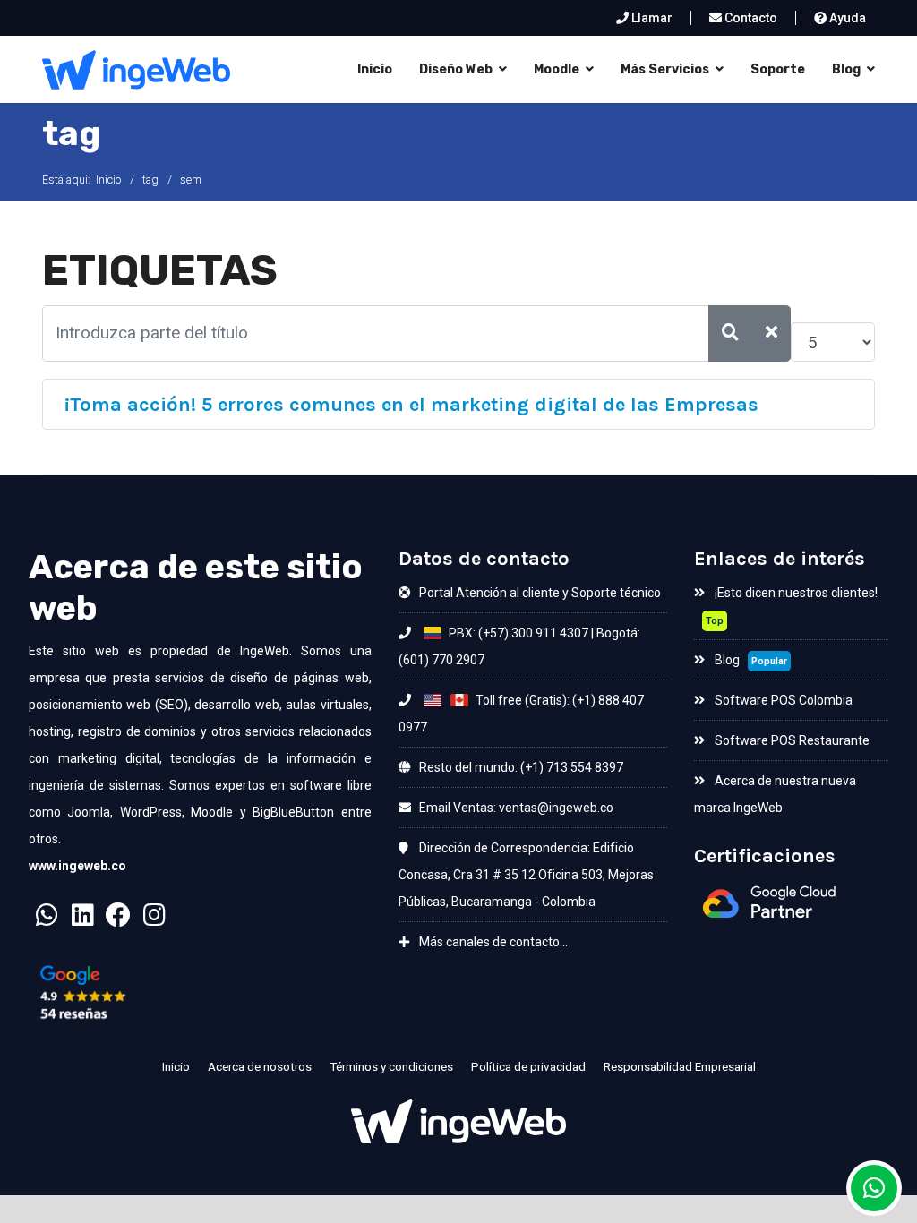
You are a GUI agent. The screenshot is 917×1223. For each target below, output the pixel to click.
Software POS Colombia (782, 700)
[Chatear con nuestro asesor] (46, 920)
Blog (846, 69)
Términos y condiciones (391, 1066)
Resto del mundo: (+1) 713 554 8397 (519, 767)
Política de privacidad (528, 1066)
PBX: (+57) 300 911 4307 (517, 633)
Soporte (777, 69)
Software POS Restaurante (791, 740)
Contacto (749, 18)
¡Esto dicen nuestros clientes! (795, 593)
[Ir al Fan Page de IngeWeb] (118, 920)
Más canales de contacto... (492, 942)
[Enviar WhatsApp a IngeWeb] (874, 1188)
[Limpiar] (772, 334)
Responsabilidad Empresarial (680, 1066)
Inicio (374, 69)
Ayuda (846, 18)
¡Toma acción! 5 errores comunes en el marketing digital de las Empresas (411, 404)
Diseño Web (456, 69)
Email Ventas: (457, 807)
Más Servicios (665, 69)
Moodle (556, 69)
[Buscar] (730, 334)
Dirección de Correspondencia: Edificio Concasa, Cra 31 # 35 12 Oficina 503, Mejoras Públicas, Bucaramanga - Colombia (526, 875)
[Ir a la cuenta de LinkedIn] (82, 920)
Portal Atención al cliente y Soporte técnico (538, 593)
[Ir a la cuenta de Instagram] (154, 920)
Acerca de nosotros (260, 1066)
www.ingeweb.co (77, 866)
